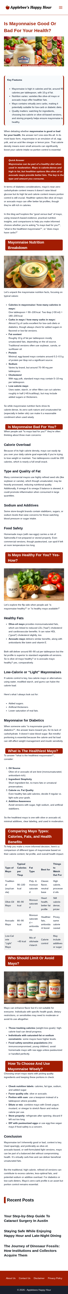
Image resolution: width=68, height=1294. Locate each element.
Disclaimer (39, 1278)
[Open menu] (60, 7)
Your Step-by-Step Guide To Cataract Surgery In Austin (27, 1218)
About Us (11, 1278)
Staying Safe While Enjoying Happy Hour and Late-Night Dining (32, 1233)
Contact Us (24, 1278)
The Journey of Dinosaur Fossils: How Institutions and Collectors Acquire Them (32, 1250)
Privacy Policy (55, 1278)
